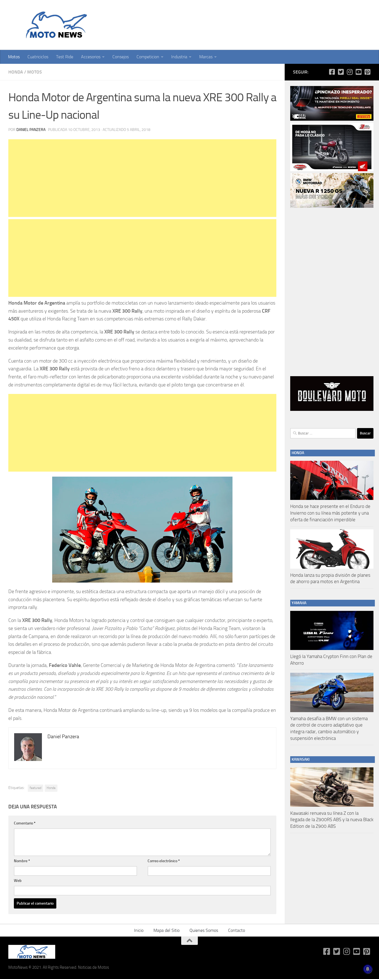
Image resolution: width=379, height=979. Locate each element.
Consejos (120, 56)
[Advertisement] (142, 178)
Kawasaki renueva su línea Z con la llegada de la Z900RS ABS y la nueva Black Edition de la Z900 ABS (331, 819)
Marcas (206, 56)
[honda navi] (331, 169)
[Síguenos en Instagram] (349, 72)
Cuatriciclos (37, 56)
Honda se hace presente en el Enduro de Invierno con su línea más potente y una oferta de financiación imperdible (330, 513)
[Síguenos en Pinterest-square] (367, 72)
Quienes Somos (204, 930)
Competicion (148, 56)
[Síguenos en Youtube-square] (358, 72)
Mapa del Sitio (166, 930)
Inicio (138, 930)
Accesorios (90, 56)
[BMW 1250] (331, 206)
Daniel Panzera (31, 129)
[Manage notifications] (367, 969)
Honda (15, 72)
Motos (14, 56)
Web (18, 880)
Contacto (236, 930)
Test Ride (64, 56)
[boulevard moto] (331, 409)
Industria (179, 56)
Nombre (22, 861)
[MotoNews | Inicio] (55, 25)
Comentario (25, 823)
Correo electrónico (164, 861)
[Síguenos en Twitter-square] (340, 72)
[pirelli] (331, 119)
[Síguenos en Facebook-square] (332, 72)
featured (35, 788)
